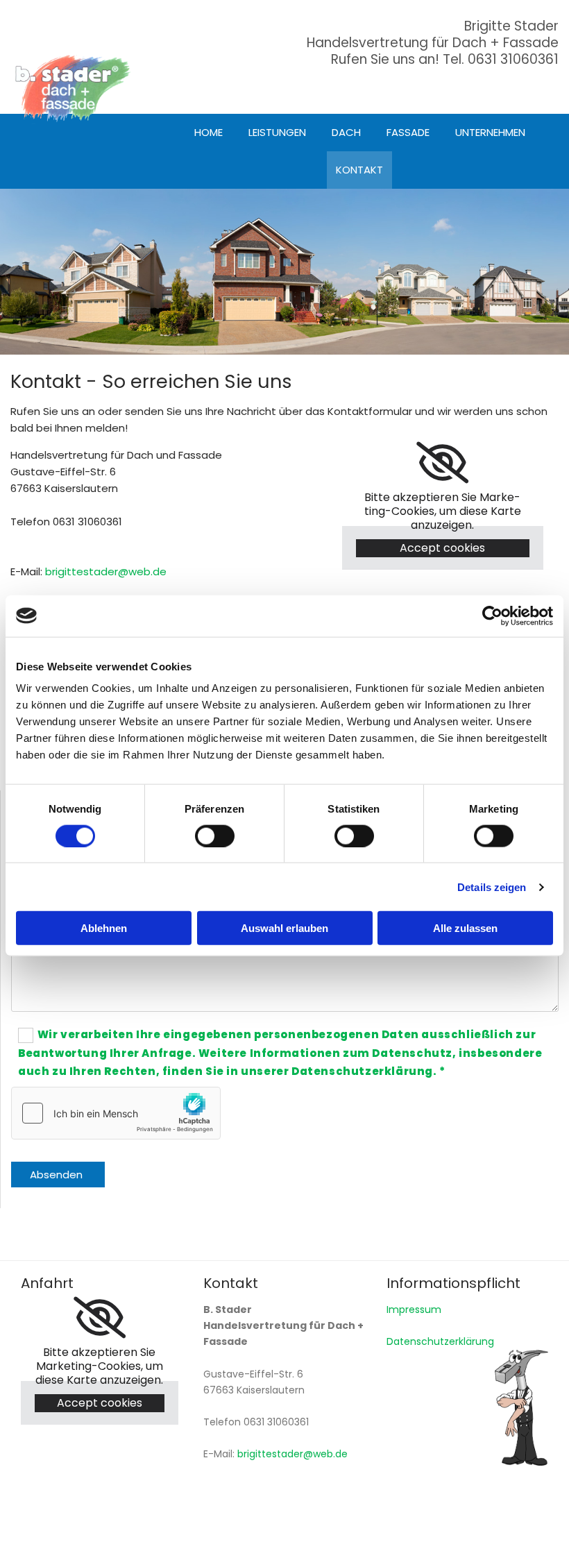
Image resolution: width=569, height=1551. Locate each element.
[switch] (215, 835)
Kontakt (359, 169)
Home (208, 132)
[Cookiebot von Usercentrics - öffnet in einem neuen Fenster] (492, 615)
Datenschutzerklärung (440, 1341)
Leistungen (277, 132)
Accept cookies (442, 548)
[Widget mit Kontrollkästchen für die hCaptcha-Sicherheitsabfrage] (116, 1113)
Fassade (408, 132)
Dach (346, 132)
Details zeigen (491, 886)
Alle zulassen (465, 928)
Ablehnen (103, 928)
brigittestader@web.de (106, 571)
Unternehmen (490, 132)
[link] (442, 463)
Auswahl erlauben (284, 928)
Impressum (414, 1309)
